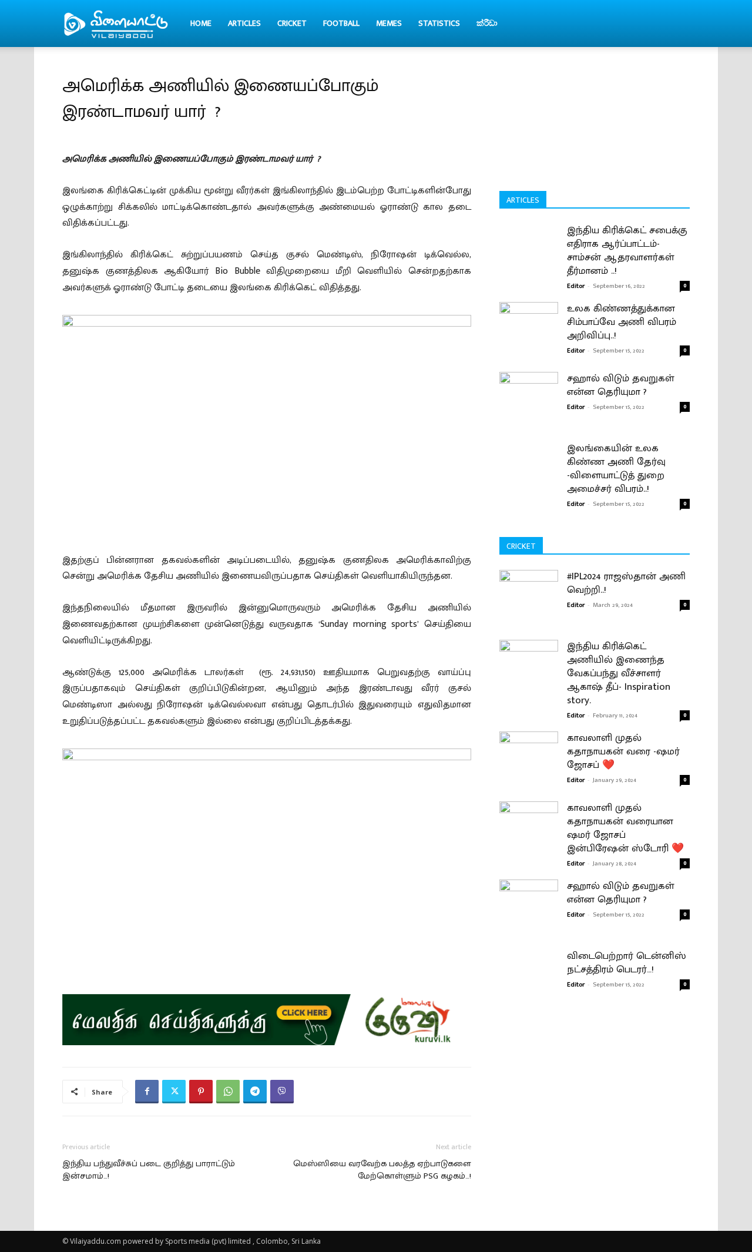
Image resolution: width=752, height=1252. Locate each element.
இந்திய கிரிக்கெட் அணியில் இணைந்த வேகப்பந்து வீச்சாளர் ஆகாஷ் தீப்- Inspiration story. (618, 673)
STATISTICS (439, 23)
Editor (576, 286)
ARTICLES (244, 23)
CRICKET (292, 23)
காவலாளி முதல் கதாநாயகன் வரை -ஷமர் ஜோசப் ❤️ (623, 751)
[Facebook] (147, 1091)
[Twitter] (174, 1091)
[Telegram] (255, 1091)
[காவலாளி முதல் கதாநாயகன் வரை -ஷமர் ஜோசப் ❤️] (528, 768)
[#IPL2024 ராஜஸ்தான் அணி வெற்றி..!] (528, 606)
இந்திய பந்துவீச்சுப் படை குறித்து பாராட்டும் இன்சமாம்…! (148, 1169)
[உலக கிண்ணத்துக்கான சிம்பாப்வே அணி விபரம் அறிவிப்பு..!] (528, 319)
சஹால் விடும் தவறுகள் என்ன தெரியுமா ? (620, 385)
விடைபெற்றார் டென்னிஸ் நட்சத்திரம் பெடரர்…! (626, 963)
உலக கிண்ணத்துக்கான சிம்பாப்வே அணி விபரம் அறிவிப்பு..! (621, 322)
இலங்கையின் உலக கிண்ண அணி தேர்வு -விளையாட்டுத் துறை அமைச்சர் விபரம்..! (616, 468)
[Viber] (282, 1091)
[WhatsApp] (228, 1091)
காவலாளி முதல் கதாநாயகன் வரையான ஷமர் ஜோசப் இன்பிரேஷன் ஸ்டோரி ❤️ (625, 828)
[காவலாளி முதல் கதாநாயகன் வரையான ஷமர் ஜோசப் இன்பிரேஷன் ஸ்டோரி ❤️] (528, 838)
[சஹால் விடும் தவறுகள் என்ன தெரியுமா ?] (528, 391)
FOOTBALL (341, 23)
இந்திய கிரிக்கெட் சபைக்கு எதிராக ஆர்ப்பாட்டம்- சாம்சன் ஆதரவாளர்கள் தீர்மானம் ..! (627, 250)
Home (201, 23)
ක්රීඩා (487, 23)
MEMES (389, 23)
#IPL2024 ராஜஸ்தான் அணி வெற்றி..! (626, 583)
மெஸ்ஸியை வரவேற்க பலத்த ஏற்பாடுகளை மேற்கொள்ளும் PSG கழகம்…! (382, 1169)
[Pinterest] (201, 1091)
